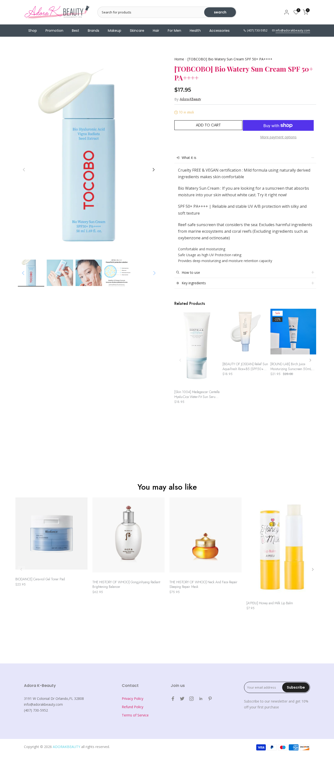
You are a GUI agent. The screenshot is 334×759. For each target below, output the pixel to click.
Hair (156, 30)
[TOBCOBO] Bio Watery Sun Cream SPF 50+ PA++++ (230, 59)
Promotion (54, 30)
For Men (174, 30)
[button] (153, 169)
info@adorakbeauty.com (293, 30)
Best (75, 30)
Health (195, 30)
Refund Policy (132, 706)
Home (179, 59)
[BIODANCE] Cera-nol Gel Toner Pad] (51, 535)
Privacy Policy (132, 698)
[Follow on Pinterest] (210, 699)
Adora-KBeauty (190, 99)
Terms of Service (135, 715)
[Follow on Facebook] (173, 699)
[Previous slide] (180, 360)
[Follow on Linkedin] (201, 699)
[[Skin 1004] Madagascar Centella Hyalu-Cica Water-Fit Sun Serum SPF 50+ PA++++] (197, 348)
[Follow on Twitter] (182, 699)
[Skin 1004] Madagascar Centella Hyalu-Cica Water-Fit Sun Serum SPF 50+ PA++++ (197, 394)
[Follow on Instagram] (191, 699)
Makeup (114, 30)
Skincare (137, 30)
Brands (93, 30)
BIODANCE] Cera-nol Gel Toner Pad (40, 579)
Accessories (219, 30)
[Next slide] (310, 360)
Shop (32, 30)
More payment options (278, 137)
